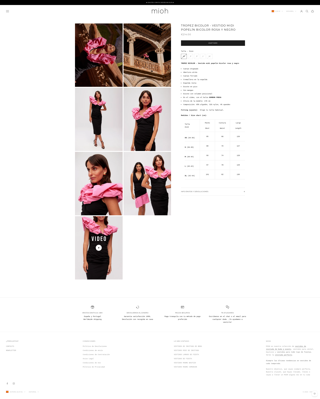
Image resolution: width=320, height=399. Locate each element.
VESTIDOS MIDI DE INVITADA (186, 350)
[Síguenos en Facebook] (7, 383)
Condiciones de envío (93, 350)
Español (290, 11)
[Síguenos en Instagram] (13, 383)
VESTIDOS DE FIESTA (183, 359)
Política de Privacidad (94, 367)
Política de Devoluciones (95, 346)
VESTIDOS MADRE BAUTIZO (185, 363)
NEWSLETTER (11, 350)
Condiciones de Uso (92, 363)
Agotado (213, 43)
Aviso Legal (88, 359)
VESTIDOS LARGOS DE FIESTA (186, 355)
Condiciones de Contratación (96, 355)
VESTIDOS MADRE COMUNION (185, 367)
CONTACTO (10, 346)
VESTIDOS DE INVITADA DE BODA (188, 346)
